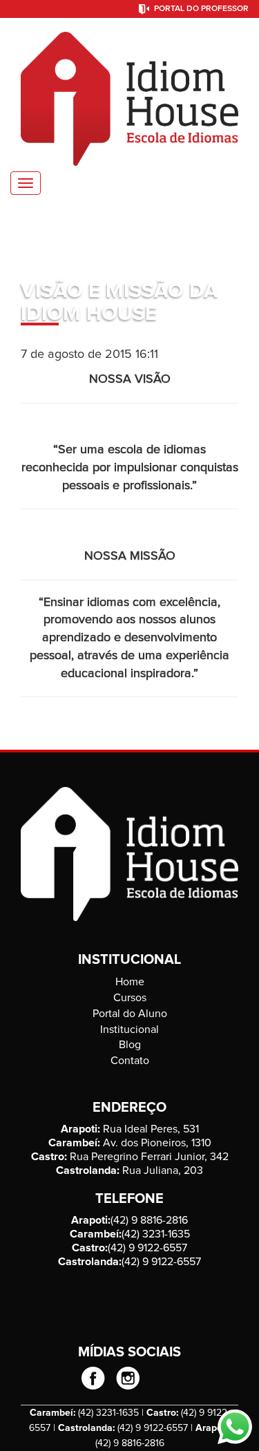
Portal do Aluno (130, 1013)
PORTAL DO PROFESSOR (201, 9)
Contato (130, 1060)
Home (129, 981)
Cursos (129, 997)
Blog (130, 1044)
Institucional (129, 1029)
